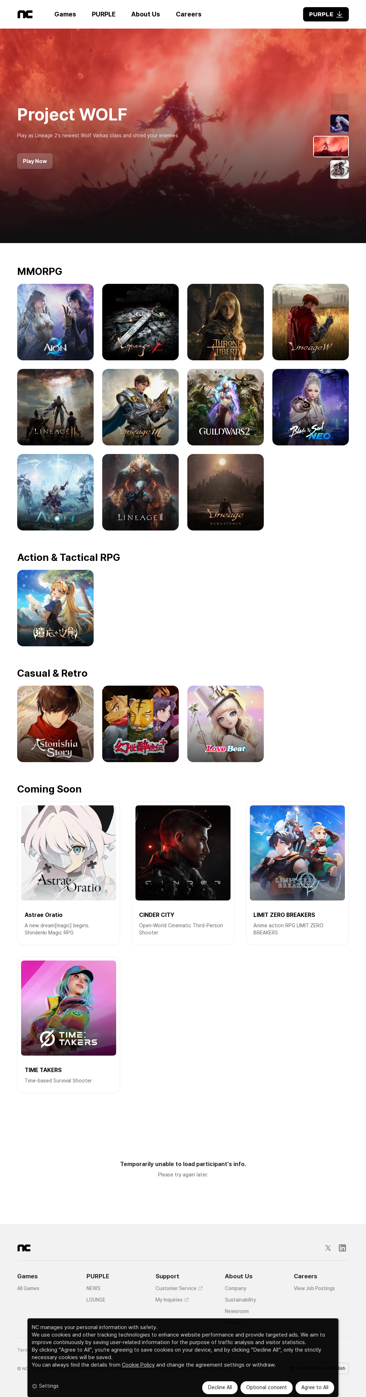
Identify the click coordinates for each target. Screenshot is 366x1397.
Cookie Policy (138, 1365)
